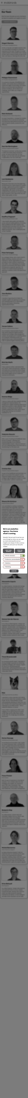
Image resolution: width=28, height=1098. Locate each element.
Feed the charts (19, 551)
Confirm (14, 571)
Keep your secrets (9, 551)
